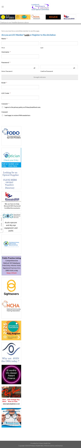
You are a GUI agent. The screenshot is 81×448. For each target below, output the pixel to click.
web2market (59, 446)
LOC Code (5, 93)
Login (26, 35)
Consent (5, 104)
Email (4, 83)
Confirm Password (46, 71)
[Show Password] (34, 69)
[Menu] (2, 6)
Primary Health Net (44, 443)
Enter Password (7, 71)
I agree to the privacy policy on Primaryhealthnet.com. (22, 107)
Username (6, 52)
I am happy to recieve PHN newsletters (17, 115)
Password (5, 62)
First (3, 48)
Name (4, 38)
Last (41, 48)
